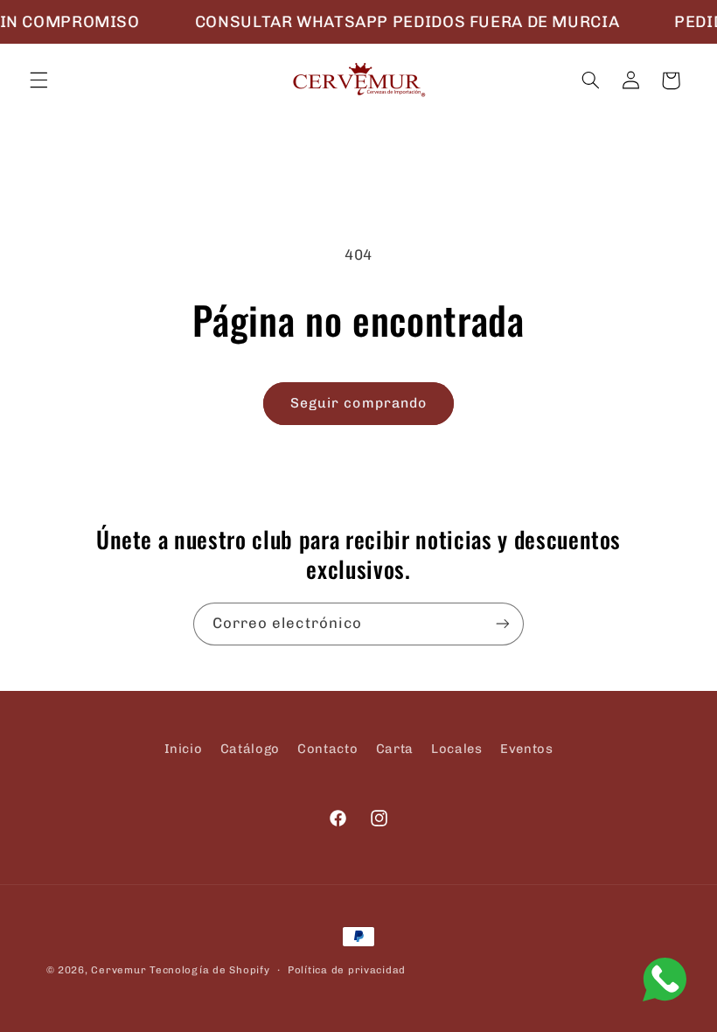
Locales (456, 749)
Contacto (327, 749)
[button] (38, 80)
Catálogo (250, 749)
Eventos (526, 749)
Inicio (183, 749)
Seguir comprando (358, 402)
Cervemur (118, 970)
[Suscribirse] (503, 624)
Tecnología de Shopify (209, 970)
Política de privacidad (347, 970)
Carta (395, 749)
